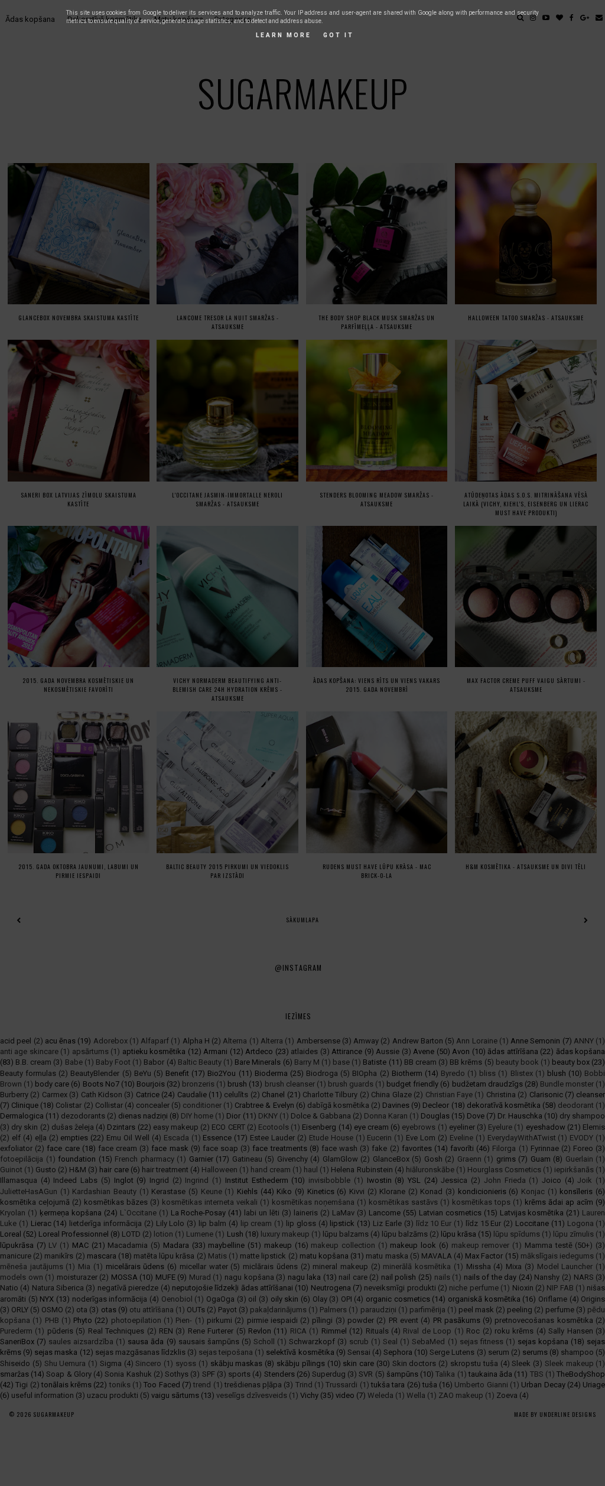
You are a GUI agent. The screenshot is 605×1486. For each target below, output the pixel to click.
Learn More (283, 35)
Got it (338, 35)
